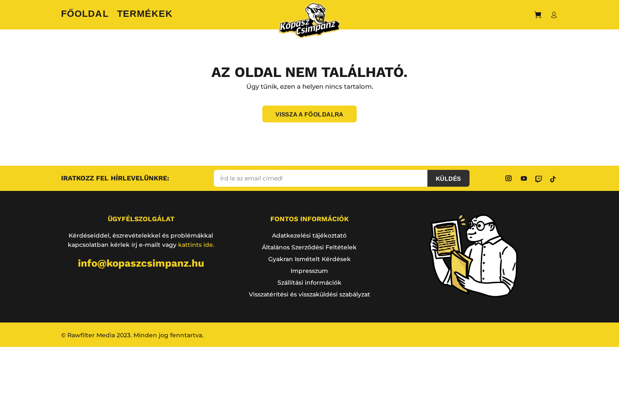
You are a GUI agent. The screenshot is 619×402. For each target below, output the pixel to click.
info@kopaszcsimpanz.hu (141, 263)
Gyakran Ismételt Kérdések (309, 259)
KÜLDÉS (448, 178)
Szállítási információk (309, 282)
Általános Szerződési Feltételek (309, 247)
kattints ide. (196, 245)
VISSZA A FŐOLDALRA (309, 114)
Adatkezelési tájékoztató (309, 235)
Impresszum (309, 271)
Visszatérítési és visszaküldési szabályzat (309, 294)
